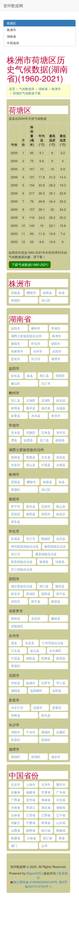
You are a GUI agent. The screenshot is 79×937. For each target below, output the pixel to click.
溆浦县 (43, 561)
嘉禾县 (30, 408)
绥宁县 (60, 594)
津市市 (60, 432)
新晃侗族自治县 (21, 561)
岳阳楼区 (36, 690)
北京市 (15, 784)
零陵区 (15, 666)
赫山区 (15, 383)
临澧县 (28, 440)
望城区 (45, 732)
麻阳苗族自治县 (55, 546)
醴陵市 (31, 292)
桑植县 (55, 618)
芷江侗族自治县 (21, 569)
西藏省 (60, 830)
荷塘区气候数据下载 (27, 93)
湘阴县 (15, 690)
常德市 (55, 328)
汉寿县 (45, 432)
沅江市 (45, 383)
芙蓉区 (15, 739)
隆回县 (60, 586)
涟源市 (37, 707)
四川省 (45, 830)
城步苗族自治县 (21, 586)
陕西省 (30, 830)
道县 (14, 643)
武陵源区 (17, 626)
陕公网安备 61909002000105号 (35, 882)
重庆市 (60, 784)
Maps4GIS (33, 873)
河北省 (60, 800)
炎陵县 (47, 292)
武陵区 (30, 432)
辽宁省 (60, 815)
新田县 (60, 658)
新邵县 (55, 601)
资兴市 (55, 415)
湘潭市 (55, 359)
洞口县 (43, 586)
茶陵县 (15, 292)
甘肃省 (45, 792)
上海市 (30, 784)
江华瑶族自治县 (52, 643)
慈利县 (15, 618)
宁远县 (15, 658)
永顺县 (60, 465)
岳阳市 (56, 351)
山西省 (15, 830)
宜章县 (15, 415)
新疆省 (15, 838)
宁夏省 (30, 823)
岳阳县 (56, 690)
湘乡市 (55, 757)
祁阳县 (30, 658)
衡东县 (30, 506)
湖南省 (43, 89)
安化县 (15, 375)
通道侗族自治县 (46, 554)
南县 (30, 375)
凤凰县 (30, 457)
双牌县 (45, 658)
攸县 (62, 292)
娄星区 (56, 707)
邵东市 (15, 594)
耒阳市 (45, 514)
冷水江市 (17, 707)
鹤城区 (45, 538)
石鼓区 (45, 506)
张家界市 (17, 351)
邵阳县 (45, 594)
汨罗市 (45, 683)
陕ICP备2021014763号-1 (46, 884)
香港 (62, 838)
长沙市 (35, 359)
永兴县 (35, 415)
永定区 (35, 618)
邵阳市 (55, 343)
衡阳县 (30, 514)
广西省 (15, 800)
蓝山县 (34, 650)
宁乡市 (30, 732)
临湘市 (30, 683)
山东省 (60, 823)
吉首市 (15, 465)
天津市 (45, 784)
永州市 (37, 351)
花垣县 (60, 457)
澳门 (14, 845)
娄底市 (15, 359)
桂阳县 (15, 408)
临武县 (45, 408)
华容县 (15, 683)
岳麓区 (60, 732)
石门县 (44, 440)
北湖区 (30, 400)
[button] (30, 264)
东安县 (29, 643)
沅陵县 (60, 561)
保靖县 (15, 457)
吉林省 (15, 815)
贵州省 (30, 800)
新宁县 (35, 601)
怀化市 (35, 343)
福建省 (30, 792)
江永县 (15, 650)
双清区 (30, 594)
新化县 (45, 715)
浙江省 (47, 838)
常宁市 (15, 506)
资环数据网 (13, 5)
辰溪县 (15, 538)
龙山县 (30, 465)
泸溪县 (45, 465)
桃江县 (44, 375)
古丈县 (45, 457)
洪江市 (30, 538)
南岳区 (60, 514)
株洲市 (56, 89)
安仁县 (15, 400)
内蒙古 (15, 823)
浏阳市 (15, 732)
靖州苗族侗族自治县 (25, 546)
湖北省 (45, 807)
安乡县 (15, 432)
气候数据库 (26, 89)
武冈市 (15, 601)
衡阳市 (15, 343)
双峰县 (15, 715)
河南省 (15, 807)
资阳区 (60, 375)
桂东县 (60, 400)
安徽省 (15, 792)
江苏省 (30, 815)
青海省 (45, 823)
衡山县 (60, 506)
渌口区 (45, 300)
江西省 (45, 815)
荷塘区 (15, 300)
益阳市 (15, 328)
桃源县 (60, 440)
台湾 (44, 845)
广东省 (60, 792)
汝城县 (60, 408)
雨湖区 (15, 757)
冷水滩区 (55, 650)
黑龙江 (30, 807)
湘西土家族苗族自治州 (26, 336)
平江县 (60, 683)
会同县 (60, 538)
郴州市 (35, 328)
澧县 (14, 440)
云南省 (31, 838)
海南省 (45, 800)
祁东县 (15, 521)
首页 (12, 89)
